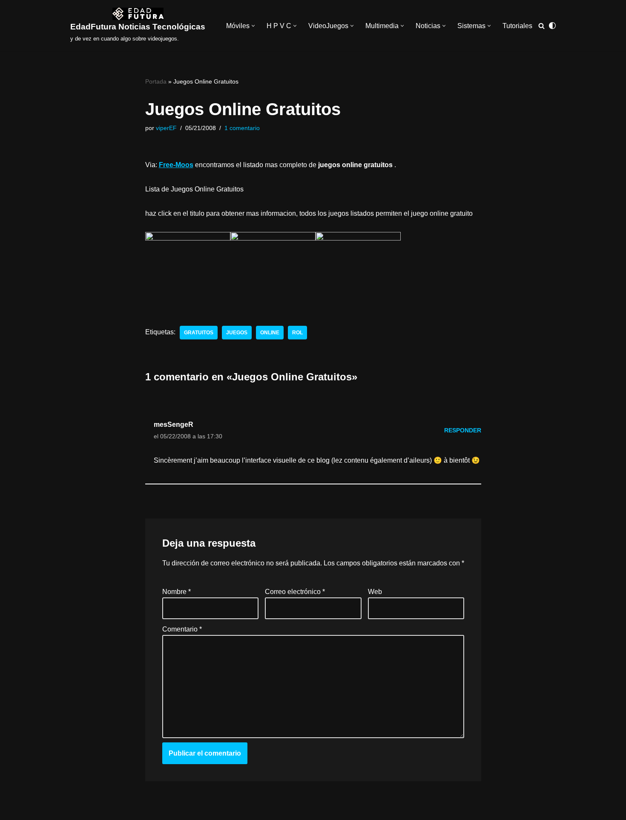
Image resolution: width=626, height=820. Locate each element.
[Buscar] (541, 26)
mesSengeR (173, 424)
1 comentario (242, 128)
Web (375, 591)
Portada (156, 81)
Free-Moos (176, 164)
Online (269, 333)
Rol (297, 333)
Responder (462, 430)
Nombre (176, 591)
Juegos (236, 333)
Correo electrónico (295, 591)
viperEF (166, 128)
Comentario (182, 629)
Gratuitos (198, 333)
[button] (253, 25)
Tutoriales (517, 25)
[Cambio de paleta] (552, 25)
